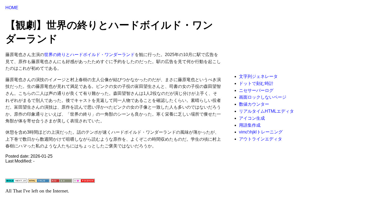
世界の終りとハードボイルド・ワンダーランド (89, 54)
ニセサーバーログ (256, 90)
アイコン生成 (252, 118)
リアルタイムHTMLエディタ (266, 111)
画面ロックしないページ (262, 97)
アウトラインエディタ (260, 139)
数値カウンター (254, 104)
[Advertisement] (272, 39)
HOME (11, 7)
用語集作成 (250, 125)
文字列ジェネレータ (258, 76)
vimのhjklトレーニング (261, 132)
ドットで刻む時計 (256, 83)
